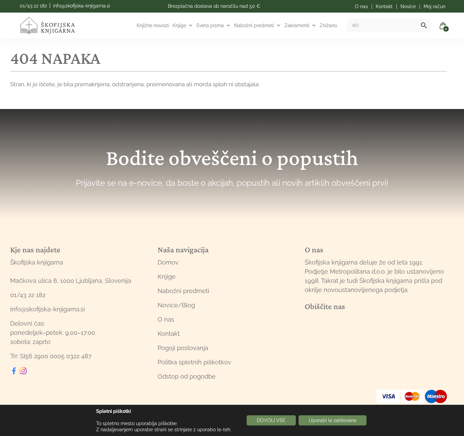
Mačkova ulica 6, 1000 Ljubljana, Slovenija (70, 280)
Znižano (328, 25)
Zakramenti (296, 25)
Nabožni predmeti (254, 25)
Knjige (179, 25)
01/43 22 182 (33, 5)
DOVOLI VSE (271, 420)
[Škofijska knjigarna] (52, 25)
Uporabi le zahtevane (332, 420)
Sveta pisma (210, 25)
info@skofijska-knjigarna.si (81, 5)
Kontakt (169, 333)
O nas (166, 319)
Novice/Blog (176, 305)
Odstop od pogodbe (187, 376)
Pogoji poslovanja (183, 347)
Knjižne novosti (153, 25)
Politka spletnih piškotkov (194, 362)
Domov (168, 262)
